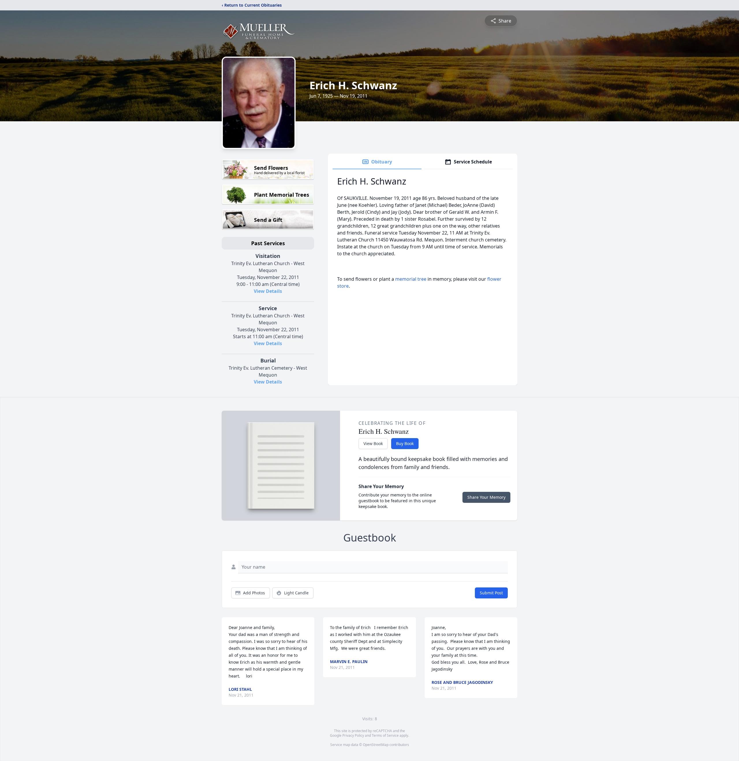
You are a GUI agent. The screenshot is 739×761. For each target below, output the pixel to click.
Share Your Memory (486, 497)
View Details (268, 291)
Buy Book (405, 443)
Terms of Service (385, 735)
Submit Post (491, 593)
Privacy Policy (353, 735)
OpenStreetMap (376, 744)
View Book (373, 443)
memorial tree (410, 279)
